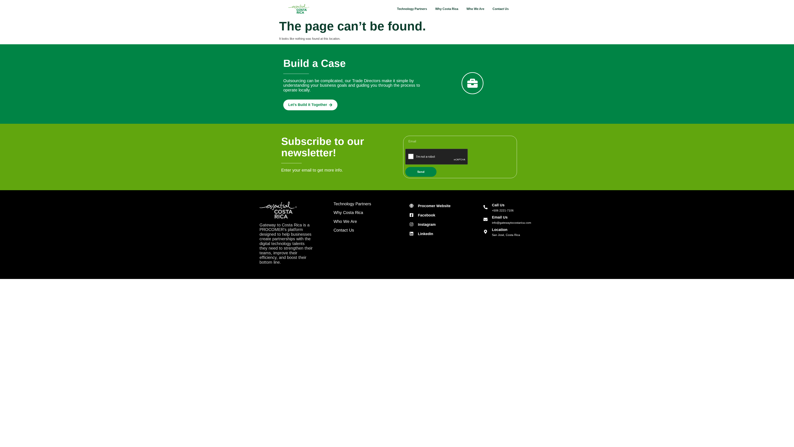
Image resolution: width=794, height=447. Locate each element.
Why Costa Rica (446, 9)
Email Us (500, 217)
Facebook (426, 215)
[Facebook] (411, 215)
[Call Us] (485, 207)
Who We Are (475, 9)
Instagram (427, 224)
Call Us (498, 205)
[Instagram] (411, 224)
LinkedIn (425, 234)
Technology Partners (412, 9)
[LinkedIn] (411, 234)
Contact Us (501, 9)
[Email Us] (485, 219)
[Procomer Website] (411, 206)
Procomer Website (434, 206)
